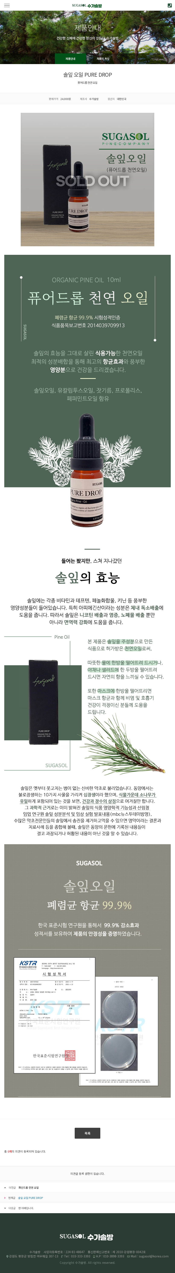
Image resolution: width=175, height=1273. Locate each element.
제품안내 (70, 59)
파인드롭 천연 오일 (29, 1187)
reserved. (108, 1262)
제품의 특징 (103, 59)
